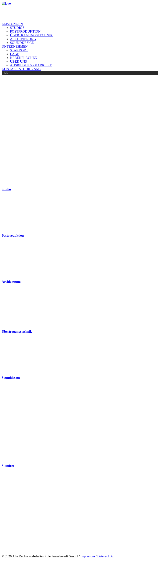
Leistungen (12, 24)
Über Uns (18, 61)
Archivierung (23, 39)
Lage (14, 54)
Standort (19, 50)
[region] (80, 133)
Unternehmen (15, 46)
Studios (17, 27)
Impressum (87, 556)
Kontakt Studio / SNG (21, 69)
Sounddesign (22, 42)
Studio (6, 189)
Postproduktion (25, 31)
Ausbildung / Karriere (31, 65)
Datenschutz (105, 556)
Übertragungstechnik (31, 35)
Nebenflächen (23, 57)
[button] (80, 168)
